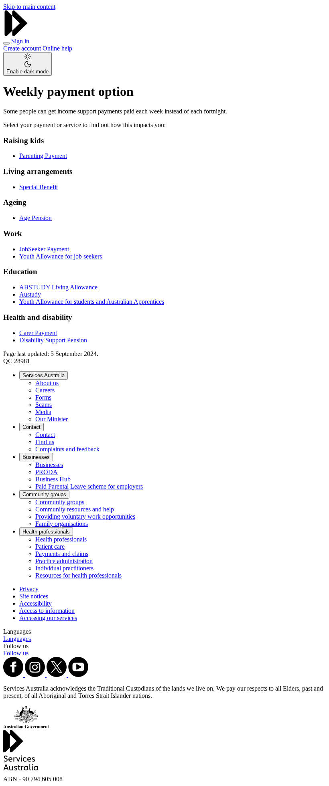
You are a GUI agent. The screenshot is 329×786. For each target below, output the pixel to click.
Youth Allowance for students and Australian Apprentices (91, 301)
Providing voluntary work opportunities (85, 516)
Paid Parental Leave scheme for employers (89, 486)
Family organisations (61, 523)
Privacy (29, 589)
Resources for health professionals (78, 575)
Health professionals (46, 532)
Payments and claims (61, 553)
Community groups (44, 494)
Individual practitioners (64, 568)
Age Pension (35, 217)
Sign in (20, 41)
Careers (45, 390)
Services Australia (43, 375)
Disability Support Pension (53, 340)
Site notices (33, 596)
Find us (44, 441)
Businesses (36, 457)
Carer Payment (38, 332)
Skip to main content (29, 6)
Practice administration (64, 561)
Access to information (47, 610)
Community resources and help (74, 509)
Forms (43, 397)
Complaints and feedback (67, 449)
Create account (23, 48)
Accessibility (35, 603)
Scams (43, 404)
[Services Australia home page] (16, 33)
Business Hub (53, 479)
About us (47, 383)
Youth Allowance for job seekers (60, 256)
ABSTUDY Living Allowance (58, 287)
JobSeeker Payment (44, 249)
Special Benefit (38, 187)
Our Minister (51, 419)
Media (43, 411)
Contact (31, 427)
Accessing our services (48, 617)
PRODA (46, 472)
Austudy (30, 294)
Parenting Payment (43, 155)
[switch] (27, 64)
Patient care (50, 546)
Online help (57, 48)
